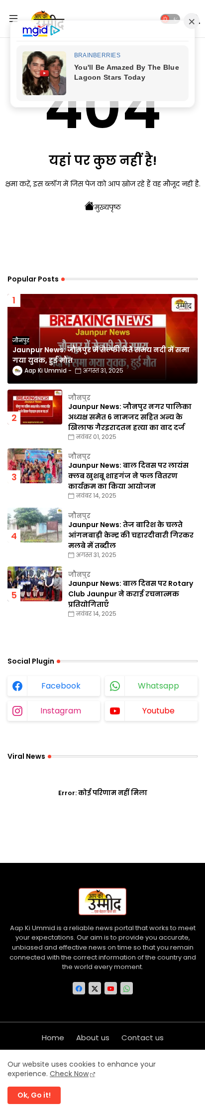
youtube (158, 710)
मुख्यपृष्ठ (108, 207)
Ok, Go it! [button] (34, 1095)
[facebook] (79, 988)
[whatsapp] (126, 988)
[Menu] (13, 19)
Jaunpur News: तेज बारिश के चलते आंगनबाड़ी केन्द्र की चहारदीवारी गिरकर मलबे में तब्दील (131, 535)
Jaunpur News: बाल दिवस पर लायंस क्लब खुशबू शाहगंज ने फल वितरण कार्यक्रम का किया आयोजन (128, 475)
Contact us (142, 1037)
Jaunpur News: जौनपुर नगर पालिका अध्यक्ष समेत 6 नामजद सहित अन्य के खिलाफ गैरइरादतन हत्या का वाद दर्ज (130, 417)
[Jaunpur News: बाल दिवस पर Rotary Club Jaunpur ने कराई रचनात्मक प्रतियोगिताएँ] (34, 583)
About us (92, 1037)
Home (53, 1037)
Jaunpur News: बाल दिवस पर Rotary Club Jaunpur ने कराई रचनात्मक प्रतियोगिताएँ (130, 593)
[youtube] (110, 988)
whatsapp (158, 686)
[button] (170, 19)
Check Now (69, 1074)
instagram (60, 710)
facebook (61, 686)
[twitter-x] (95, 988)
